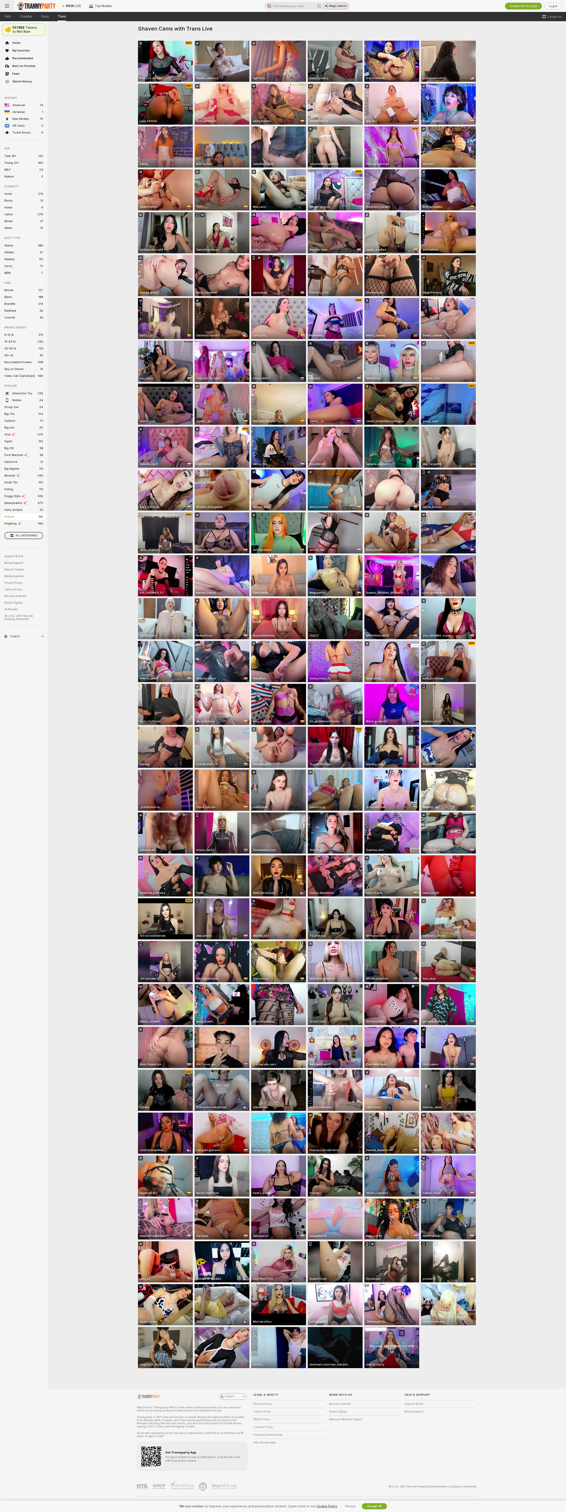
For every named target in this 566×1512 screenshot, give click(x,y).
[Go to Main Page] (36, 6)
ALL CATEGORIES (26, 535)
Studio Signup (13, 602)
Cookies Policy (263, 1427)
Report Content (14, 569)
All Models (11, 609)
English (229, 1396)
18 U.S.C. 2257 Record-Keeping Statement (19, 617)
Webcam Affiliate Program (345, 1419)
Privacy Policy (13, 582)
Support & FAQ (13, 556)
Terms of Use (13, 589)
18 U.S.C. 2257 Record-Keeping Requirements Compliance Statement (432, 1486)
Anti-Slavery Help (264, 1442)
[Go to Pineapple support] (203, 1486)
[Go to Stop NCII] (225, 1486)
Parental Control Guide (267, 1434)
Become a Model (15, 596)
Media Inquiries (14, 576)
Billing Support (13, 562)
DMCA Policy (261, 1419)
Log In (553, 6)
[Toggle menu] (7, 6)
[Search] (319, 6)
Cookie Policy (326, 1506)
